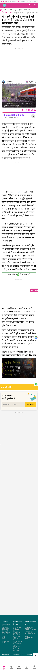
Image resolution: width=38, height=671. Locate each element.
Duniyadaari (5, 627)
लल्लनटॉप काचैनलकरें (19, 274)
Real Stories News (16, 639)
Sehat (3, 640)
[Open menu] (1, 9)
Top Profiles (16, 649)
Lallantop (4, 1)
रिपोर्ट (19, 191)
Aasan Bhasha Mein (6, 635)
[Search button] (29, 5)
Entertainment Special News (29, 631)
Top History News (16, 636)
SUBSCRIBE (30, 404)
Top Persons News (16, 646)
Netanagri (5, 631)
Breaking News (17, 632)
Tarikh (3, 639)
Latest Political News (17, 641)
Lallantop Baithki (6, 632)
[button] (35, 5)
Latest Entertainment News (29, 637)
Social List (4, 637)
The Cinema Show (5, 641)
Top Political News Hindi (16, 634)
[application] (19, 368)
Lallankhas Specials (16, 630)
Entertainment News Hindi (29, 627)
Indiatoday (15, 1)
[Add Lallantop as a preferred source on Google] (29, 82)
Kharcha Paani (6, 633)
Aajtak (9, 1)
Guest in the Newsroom (5, 629)
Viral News (16, 650)
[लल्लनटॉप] (4, 5)
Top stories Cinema (30, 630)
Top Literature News (17, 644)
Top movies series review (30, 634)
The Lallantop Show (6, 625)
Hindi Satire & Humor (17, 627)
